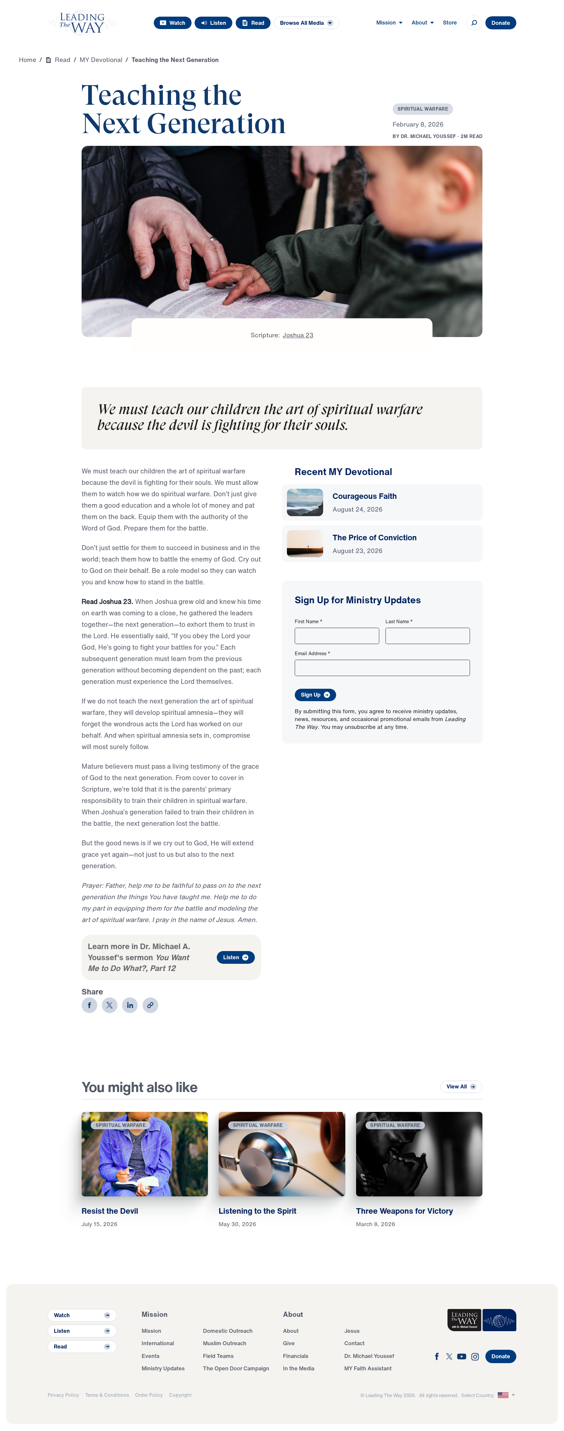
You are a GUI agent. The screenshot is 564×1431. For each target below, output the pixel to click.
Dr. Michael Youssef (369, 1356)
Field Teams (218, 1356)
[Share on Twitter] (110, 1005)
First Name (308, 621)
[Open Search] (474, 23)
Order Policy (149, 1395)
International (158, 1343)
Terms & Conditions (107, 1395)
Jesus (352, 1331)
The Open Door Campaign (236, 1368)
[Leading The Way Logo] (82, 22)
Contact (354, 1343)
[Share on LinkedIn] (130, 1005)
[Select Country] (507, 1395)
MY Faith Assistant (368, 1368)
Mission (151, 1331)
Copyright (180, 1395)
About (291, 1331)
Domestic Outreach (228, 1331)
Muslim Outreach (224, 1343)
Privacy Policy (63, 1395)
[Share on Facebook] (89, 1005)
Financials (295, 1356)
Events (151, 1356)
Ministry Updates (163, 1368)
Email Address (312, 653)
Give (289, 1343)
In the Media (298, 1368)
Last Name (399, 621)
